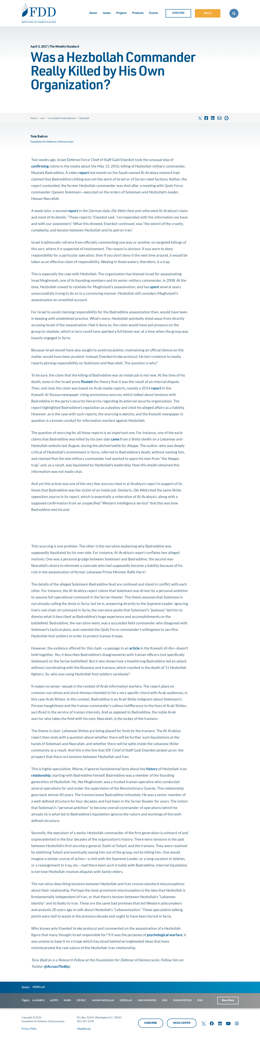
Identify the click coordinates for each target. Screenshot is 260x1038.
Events (153, 13)
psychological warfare (164, 935)
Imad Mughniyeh (147, 1000)
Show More (228, 1000)
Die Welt (81, 1000)
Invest (208, 13)
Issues (107, 13)
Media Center (181, 1023)
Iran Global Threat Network (61, 118)
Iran (42, 118)
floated (87, 381)
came (115, 439)
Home (33, 118)
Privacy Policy (29, 1028)
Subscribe (178, 13)
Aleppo (54, 1000)
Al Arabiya (38, 1000)
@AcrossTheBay (57, 966)
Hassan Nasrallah (103, 1000)
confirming (40, 166)
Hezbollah (84, 118)
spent (154, 287)
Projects (121, 13)
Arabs (67, 1000)
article (134, 648)
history (152, 769)
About (93, 13)
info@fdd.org (84, 1028)
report (83, 172)
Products (138, 13)
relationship (41, 775)
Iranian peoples (182, 1000)
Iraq (200, 1000)
